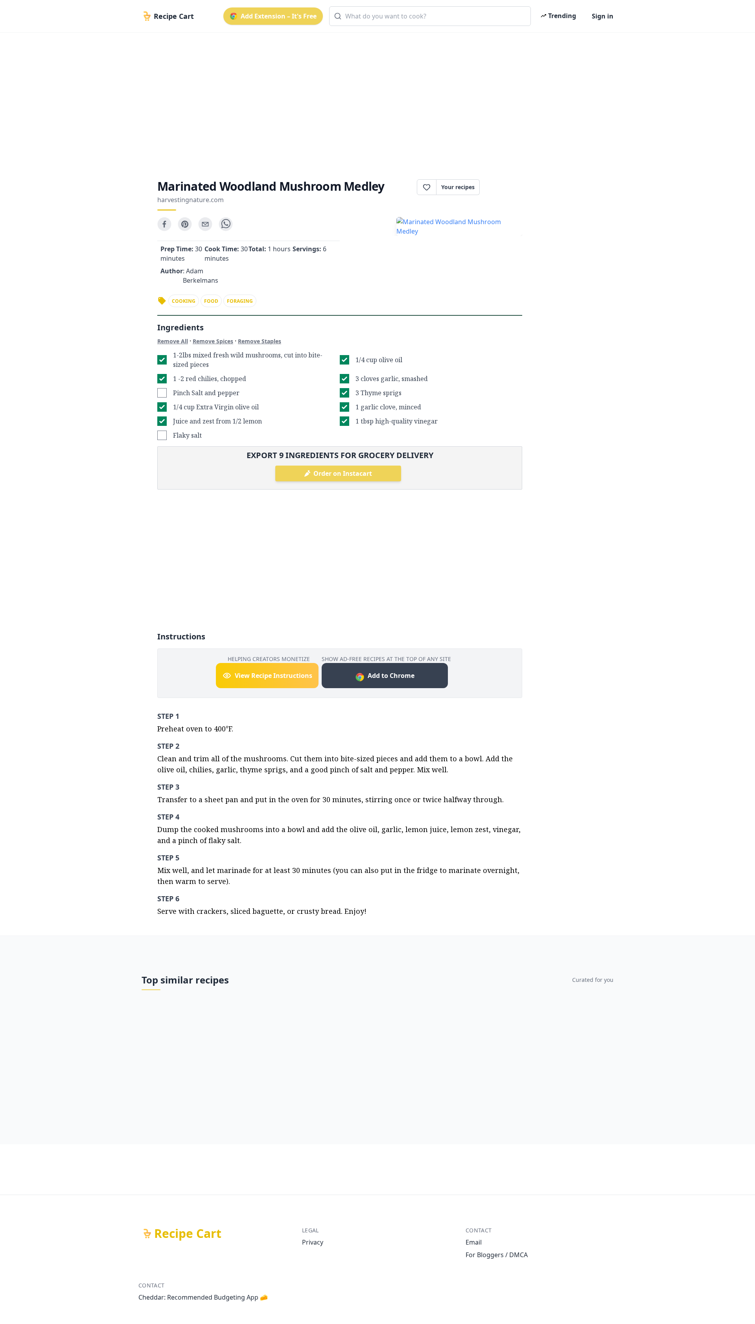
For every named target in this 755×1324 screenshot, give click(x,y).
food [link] (211, 301)
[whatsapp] (226, 224)
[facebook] (164, 224)
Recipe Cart (187, 1233)
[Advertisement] (374, 99)
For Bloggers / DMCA (497, 1254)
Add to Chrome (391, 675)
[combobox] (430, 16)
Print (505, 187)
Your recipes (458, 187)
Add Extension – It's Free (279, 16)
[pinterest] (185, 224)
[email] (205, 224)
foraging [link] (240, 301)
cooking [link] (183, 301)
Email (474, 1242)
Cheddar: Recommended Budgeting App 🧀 (203, 1297)
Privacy (312, 1242)
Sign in (602, 16)
